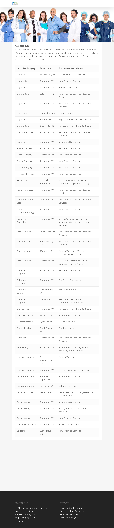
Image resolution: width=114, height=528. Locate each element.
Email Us (19, 521)
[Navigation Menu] (100, 3)
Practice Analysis (69, 518)
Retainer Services (69, 514)
